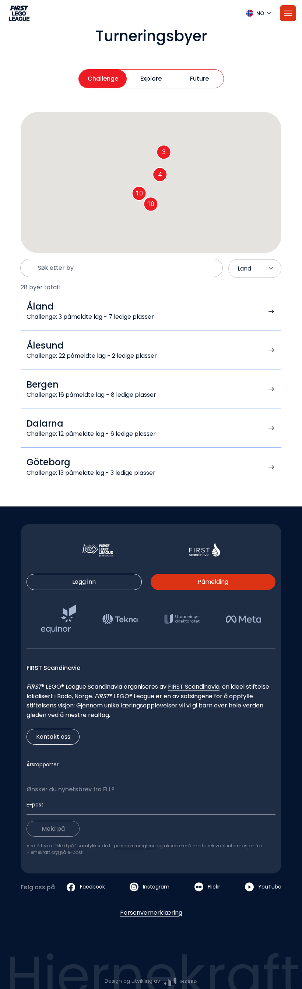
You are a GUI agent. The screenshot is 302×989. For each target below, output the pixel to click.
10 (150, 204)
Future (199, 78)
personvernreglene (134, 846)
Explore (151, 78)
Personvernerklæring (151, 912)
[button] (151, 13)
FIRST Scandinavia (194, 686)
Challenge (103, 78)
